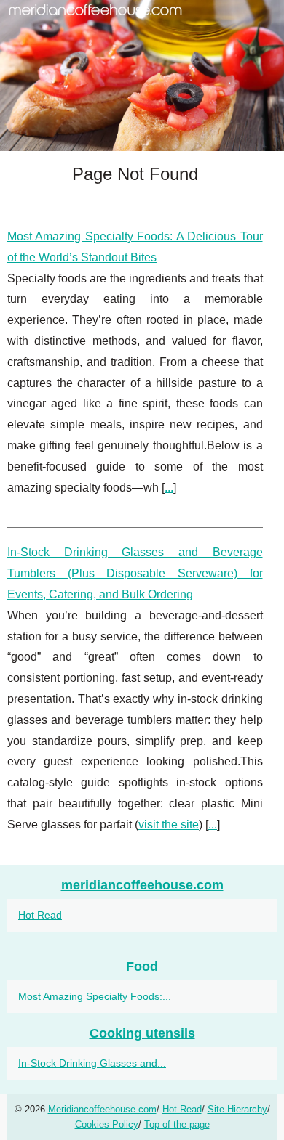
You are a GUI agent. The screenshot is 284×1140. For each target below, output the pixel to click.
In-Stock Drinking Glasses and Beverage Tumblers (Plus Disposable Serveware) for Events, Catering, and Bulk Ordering (135, 573)
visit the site (168, 824)
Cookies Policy (106, 1124)
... (169, 487)
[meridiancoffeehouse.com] (142, 75)
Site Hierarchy (237, 1109)
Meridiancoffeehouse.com (102, 1109)
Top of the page (177, 1124)
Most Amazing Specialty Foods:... (94, 996)
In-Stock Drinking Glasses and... (92, 1063)
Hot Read (40, 915)
